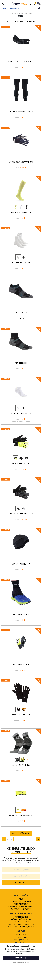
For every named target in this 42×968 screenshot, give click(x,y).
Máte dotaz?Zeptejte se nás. (21, 936)
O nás (21, 899)
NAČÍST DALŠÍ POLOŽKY (21, 833)
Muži (30, 14)
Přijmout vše (21, 958)
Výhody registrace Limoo (21, 902)
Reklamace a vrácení (21, 922)
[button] (39, 4)
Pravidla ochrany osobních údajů (21, 924)
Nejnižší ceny (19, 21)
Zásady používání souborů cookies (21, 927)
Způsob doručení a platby (21, 919)
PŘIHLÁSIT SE (21, 883)
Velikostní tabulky (21, 904)
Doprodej (16, 14)
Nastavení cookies (21, 963)
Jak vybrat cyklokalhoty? (21, 909)
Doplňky (24, 14)
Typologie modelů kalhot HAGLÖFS (21, 907)
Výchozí (9, 21)
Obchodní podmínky (21, 917)
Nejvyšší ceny (31, 21)
